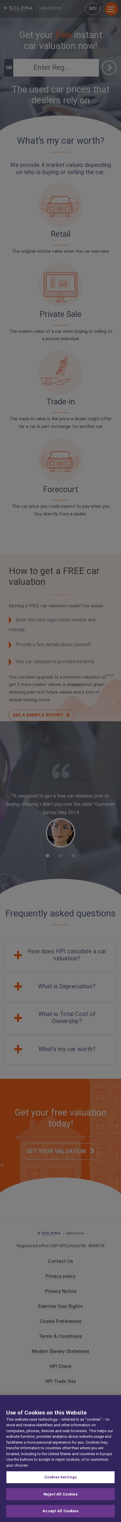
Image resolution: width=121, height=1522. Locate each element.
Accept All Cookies (60, 1511)
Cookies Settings (60, 1477)
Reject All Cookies (60, 1494)
